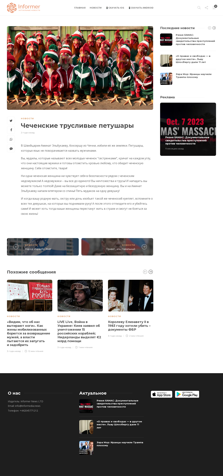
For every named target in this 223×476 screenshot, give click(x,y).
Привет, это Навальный (120, 249)
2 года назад (27, 132)
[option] (29, 315)
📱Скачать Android (140, 7)
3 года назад (14, 351)
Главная (80, 7)
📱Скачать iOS (115, 7)
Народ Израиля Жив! (38, 249)
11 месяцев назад (174, 148)
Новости (96, 7)
